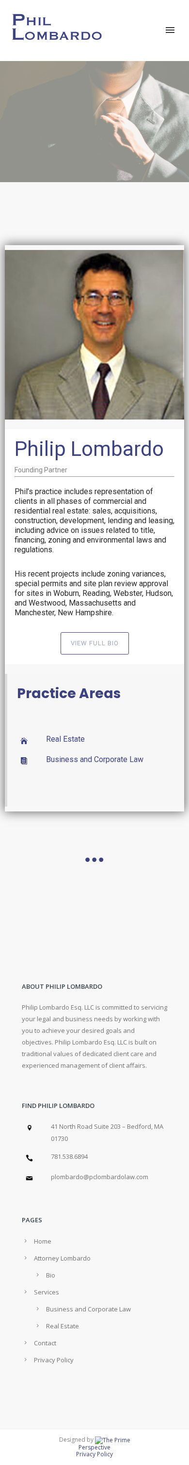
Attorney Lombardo (62, 1258)
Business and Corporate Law (94, 759)
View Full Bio (95, 643)
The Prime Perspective (104, 1444)
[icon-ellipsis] (94, 860)
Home (42, 1241)
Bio (50, 1275)
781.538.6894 (69, 1156)
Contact (45, 1343)
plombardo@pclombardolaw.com (99, 1176)
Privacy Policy (54, 1360)
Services (46, 1292)
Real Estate (65, 739)
